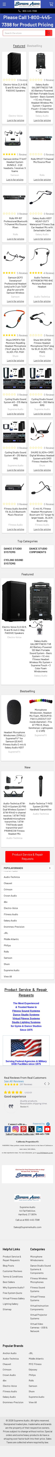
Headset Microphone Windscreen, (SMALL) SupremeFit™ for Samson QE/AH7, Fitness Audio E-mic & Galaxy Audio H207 (14, 740)
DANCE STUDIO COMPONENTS (38, 550)
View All (8, 976)
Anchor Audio (9, 1353)
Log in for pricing (15, 120)
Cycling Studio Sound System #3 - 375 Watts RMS (15, 402)
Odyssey (33, 1369)
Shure (7, 963)
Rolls (6, 951)
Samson (8, 957)
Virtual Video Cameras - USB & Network (39, 1327)
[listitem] (27, 1101)
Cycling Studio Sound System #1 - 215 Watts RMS (15, 455)
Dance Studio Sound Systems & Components (40, 1269)
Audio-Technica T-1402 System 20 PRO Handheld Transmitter (40, 806)
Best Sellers (9, 1281)
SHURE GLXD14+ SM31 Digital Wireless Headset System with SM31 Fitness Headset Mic (42, 457)
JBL (6, 932)
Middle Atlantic (11, 939)
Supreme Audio (11, 970)
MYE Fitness (35, 1364)
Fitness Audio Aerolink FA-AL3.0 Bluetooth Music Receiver (15, 511)
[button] (45, 1083)
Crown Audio (10, 895)
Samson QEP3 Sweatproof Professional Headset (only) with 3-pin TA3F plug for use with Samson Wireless (15, 285)
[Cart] (51, 4)
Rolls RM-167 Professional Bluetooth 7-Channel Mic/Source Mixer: (15, 223)
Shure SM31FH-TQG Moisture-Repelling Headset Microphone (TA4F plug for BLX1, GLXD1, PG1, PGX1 (15, 345)
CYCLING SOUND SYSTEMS (13, 561)
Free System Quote (12, 1292)
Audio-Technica (12, 876)
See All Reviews (14, 1081)
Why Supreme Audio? (13, 1287)
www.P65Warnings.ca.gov (45, 1153)
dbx (5, 901)
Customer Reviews (12, 1271)
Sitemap (7, 1309)
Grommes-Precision (14, 926)
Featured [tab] (19, 45)
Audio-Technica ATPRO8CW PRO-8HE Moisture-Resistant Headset (42, 282)
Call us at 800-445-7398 (28, 1219)
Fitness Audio (11, 914)
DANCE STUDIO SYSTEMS (13, 550)
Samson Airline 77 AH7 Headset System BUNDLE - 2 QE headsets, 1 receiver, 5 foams (14, 164)
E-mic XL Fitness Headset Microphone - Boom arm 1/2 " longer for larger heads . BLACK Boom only (42, 514)
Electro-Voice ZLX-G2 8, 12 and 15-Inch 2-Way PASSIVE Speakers (15, 87)
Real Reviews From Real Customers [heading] (25, 1077)
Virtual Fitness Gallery (14, 1298)
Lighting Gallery (10, 1303)
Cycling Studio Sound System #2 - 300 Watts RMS (42, 402)
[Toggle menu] (4, 4)
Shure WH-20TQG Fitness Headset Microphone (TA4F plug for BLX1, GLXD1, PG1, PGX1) (42, 345)
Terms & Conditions (13, 1276)
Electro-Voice (11, 908)
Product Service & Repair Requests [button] (27, 857)
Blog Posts (8, 1265)
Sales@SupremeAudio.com (20, 1134)
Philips (7, 945)
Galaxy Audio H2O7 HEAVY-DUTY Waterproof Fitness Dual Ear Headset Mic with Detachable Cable (42, 224)
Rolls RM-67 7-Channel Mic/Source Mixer (42, 160)
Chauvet (8, 883)
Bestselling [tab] (34, 45)
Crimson (8, 889)
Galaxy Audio (10, 920)
